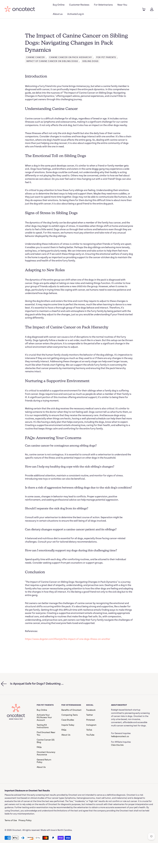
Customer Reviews (79, 4)
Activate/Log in (75, 14)
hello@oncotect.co (120, 736)
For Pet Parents (106, 57)
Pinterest (90, 720)
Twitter (89, 715)
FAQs (39, 747)
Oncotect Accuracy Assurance (46, 753)
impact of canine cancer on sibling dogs (52, 61)
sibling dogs (90, 61)
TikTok (89, 730)
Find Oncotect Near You (46, 733)
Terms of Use (11, 820)
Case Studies (67, 720)
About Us (41, 767)
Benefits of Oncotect (71, 710)
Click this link (117, 745)
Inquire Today (67, 725)
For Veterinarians (103, 4)
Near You (122, 4)
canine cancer (35, 57)
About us (58, 14)
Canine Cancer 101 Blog (45, 741)
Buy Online (58, 4)
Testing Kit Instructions (43, 726)
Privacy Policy (25, 820)
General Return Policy (44, 761)
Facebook (91, 710)
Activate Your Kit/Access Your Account (44, 717)
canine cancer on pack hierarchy (70, 57)
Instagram (91, 725)
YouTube (90, 735)
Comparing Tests (69, 715)
